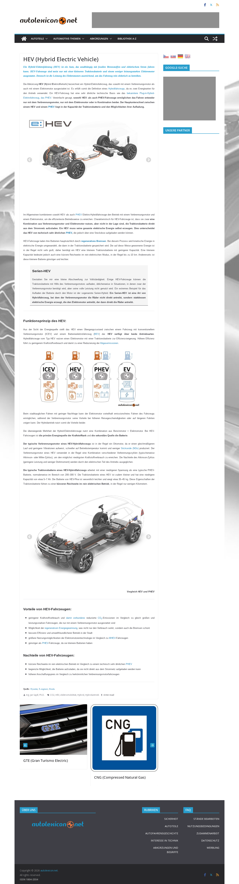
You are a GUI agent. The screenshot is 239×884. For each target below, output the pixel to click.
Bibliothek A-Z (127, 38)
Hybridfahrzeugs (116, 88)
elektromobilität (68, 694)
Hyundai (34, 689)
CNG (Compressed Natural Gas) (45, 777)
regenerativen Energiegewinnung (61, 628)
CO (99, 618)
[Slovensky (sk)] (173, 56)
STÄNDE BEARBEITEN (206, 818)
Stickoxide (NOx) (129, 448)
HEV (57, 694)
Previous (28, 159)
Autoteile (37, 38)
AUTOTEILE (171, 826)
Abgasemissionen (109, 343)
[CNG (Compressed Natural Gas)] (49, 707)
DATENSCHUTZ (210, 840)
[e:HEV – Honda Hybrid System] (88, 149)
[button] (46, 38)
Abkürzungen (99, 38)
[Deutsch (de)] (180, 56)
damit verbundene (75, 618)
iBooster (97, 758)
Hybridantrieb (92, 694)
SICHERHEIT (171, 818)
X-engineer (43, 689)
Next (147, 159)
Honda (52, 689)
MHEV (112, 638)
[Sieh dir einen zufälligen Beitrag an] (215, 38)
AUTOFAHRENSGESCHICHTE (161, 833)
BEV (96, 334)
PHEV (79, 214)
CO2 (52, 694)
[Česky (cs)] (166, 56)
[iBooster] (120, 707)
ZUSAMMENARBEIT (207, 833)
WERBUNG (213, 847)
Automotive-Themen (66, 38)
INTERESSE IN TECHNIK (164, 840)
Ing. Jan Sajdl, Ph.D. (35, 694)
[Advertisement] (155, 20)
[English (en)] (187, 56)
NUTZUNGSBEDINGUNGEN (203, 826)
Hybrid (80, 694)
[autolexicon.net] (24, 38)
